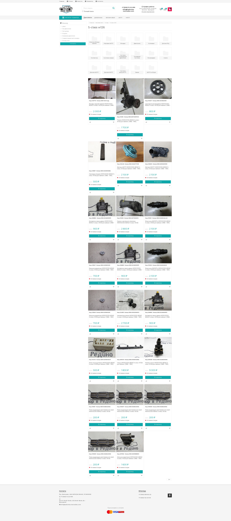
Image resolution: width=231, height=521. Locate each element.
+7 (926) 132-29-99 (145, 497)
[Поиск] (113, 8)
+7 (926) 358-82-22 (145, 494)
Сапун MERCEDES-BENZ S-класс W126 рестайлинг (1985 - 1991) (130, 363)
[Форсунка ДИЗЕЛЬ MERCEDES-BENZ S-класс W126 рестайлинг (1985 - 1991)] (158, 206)
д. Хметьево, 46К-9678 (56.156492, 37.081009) (75, 494)
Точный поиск (89, 11)
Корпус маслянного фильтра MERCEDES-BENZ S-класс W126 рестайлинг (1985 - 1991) (127, 222)
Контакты (100, 1)
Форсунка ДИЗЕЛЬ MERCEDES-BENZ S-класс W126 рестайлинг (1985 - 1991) (157, 222)
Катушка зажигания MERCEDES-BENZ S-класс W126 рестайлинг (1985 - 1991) (129, 457)
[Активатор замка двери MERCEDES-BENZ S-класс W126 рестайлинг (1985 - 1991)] (102, 206)
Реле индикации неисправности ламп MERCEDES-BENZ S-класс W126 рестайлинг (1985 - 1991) (101, 410)
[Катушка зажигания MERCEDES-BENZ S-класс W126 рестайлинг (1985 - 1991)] (130, 441)
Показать (73, 43)
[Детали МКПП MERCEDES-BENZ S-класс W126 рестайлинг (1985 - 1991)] (158, 152)
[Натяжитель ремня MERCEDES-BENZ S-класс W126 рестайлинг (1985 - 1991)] (130, 300)
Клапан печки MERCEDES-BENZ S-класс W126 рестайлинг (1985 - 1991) (156, 363)
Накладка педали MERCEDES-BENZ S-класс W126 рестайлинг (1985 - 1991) (102, 174)
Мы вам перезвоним (148, 11)
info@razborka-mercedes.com (128, 10)
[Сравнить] (90, 122)
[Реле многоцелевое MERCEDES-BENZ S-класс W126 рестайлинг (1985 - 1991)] (102, 347)
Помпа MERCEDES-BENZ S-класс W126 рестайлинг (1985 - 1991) (128, 120)
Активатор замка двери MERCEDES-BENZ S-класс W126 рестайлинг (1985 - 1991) (101, 222)
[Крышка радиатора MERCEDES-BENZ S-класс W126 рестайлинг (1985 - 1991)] (102, 253)
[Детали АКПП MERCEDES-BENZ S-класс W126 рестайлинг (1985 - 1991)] (130, 152)
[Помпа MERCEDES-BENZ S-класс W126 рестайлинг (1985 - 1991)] (130, 96)
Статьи (70, 1)
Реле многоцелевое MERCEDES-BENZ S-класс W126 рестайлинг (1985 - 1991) (102, 363)
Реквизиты (89, 1)
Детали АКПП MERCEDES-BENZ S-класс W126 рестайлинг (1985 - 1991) (128, 168)
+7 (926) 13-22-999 (128, 7)
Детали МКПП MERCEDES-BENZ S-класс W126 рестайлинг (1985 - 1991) (157, 168)
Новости (79, 1)
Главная (61, 1)
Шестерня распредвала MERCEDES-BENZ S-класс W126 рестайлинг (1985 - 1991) (157, 104)
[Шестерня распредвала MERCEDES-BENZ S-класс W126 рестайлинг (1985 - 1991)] (158, 88)
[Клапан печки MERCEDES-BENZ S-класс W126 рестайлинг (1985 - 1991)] (158, 347)
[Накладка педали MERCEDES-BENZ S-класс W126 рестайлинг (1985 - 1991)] (102, 155)
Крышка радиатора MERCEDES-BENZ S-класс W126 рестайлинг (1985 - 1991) (101, 269)
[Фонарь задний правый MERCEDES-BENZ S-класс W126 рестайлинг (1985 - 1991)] (102, 88)
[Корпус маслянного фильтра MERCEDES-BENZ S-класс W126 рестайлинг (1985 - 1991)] (130, 206)
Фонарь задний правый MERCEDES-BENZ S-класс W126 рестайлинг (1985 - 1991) (101, 104)
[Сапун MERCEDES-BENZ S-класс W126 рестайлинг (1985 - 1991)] (130, 347)
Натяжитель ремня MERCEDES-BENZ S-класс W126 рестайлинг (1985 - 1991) (129, 316)
